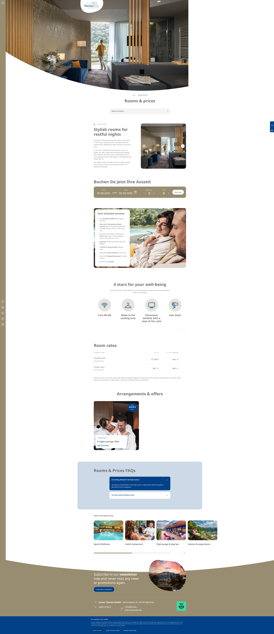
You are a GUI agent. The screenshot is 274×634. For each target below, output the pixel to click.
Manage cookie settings (130, 630)
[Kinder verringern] (159, 193)
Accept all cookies (97, 630)
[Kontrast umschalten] (272, 130)
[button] (144, 146)
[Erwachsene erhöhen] (153, 193)
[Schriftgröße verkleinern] (272, 123)
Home (134, 95)
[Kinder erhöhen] (168, 193)
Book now (178, 192)
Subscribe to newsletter (104, 589)
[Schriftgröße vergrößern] (272, 128)
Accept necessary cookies (113, 630)
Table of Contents (117, 111)
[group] (105, 308)
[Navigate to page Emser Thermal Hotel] (91, 6)
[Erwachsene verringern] (144, 193)
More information (103, 445)
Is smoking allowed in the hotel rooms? (125, 480)
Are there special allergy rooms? (123, 495)
